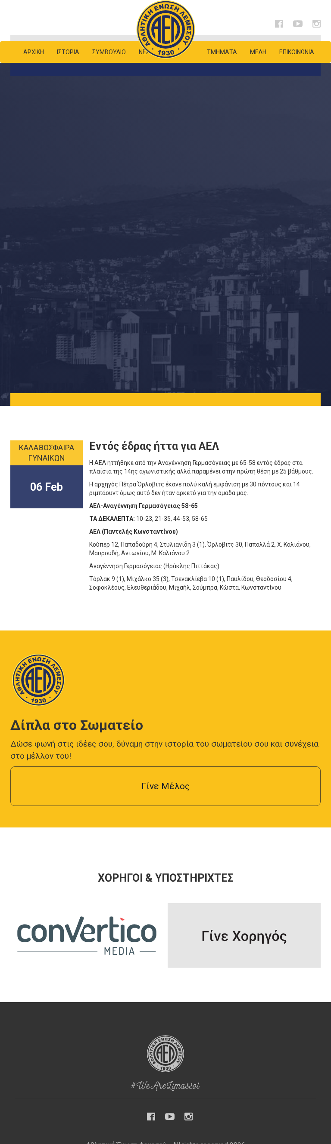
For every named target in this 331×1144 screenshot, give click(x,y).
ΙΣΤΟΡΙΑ (68, 52)
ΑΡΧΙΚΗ (33, 52)
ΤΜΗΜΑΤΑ (222, 52)
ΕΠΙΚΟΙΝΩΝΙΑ (296, 52)
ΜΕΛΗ (258, 52)
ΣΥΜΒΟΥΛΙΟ (109, 52)
